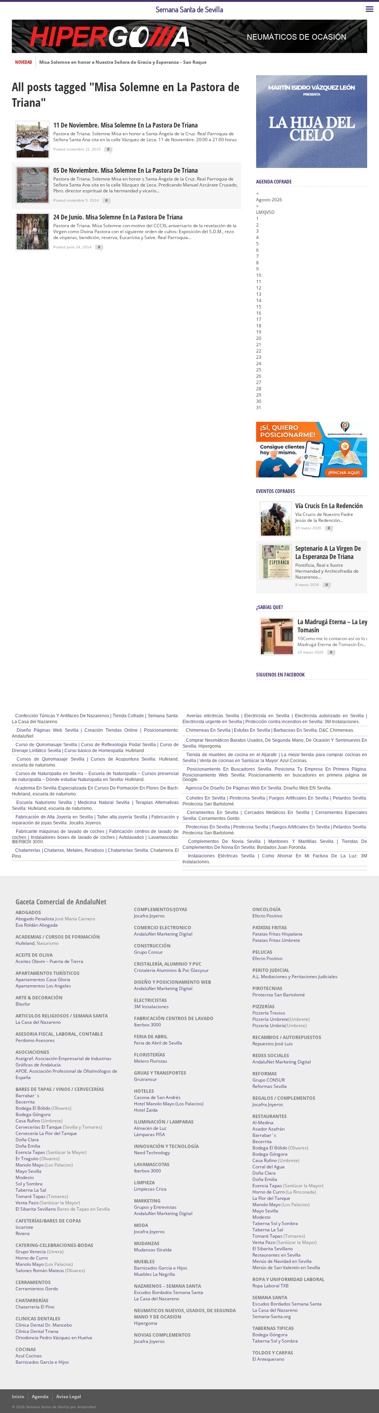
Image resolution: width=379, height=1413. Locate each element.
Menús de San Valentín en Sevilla (286, 1267)
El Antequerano (268, 1359)
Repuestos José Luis (272, 1043)
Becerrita (25, 1102)
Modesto (25, 1177)
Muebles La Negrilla (154, 1274)
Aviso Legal (68, 1396)
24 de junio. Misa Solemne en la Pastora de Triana (117, 217)
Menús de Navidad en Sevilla (282, 1261)
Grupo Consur (148, 952)
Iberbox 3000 (147, 1025)
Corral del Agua (268, 1167)
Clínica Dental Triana (37, 1331)
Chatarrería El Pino (35, 1307)
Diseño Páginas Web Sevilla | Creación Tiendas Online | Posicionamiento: (96, 730)
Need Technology (152, 1152)
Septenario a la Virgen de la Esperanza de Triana (328, 552)
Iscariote (24, 1227)
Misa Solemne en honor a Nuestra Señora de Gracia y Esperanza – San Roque (123, 62)
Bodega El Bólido (33, 1108)
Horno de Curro (32, 1258)
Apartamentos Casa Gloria (43, 979)
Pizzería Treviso (268, 1013)
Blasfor (23, 1004)
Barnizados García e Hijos (42, 1362)
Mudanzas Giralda (153, 1250)
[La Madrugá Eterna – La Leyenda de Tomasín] (277, 654)
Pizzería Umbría (268, 1025)
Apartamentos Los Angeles (43, 986)
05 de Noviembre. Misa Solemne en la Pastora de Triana (125, 170)
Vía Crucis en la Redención (329, 506)
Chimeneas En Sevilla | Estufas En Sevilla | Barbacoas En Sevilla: (251, 730)
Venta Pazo (27, 1202)
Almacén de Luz (150, 1128)
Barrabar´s (27, 1095)
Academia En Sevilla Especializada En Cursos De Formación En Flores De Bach (96, 788)
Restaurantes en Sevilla (276, 1255)
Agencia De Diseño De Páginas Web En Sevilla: (233, 788)
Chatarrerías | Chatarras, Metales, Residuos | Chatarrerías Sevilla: (81, 850)
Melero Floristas (150, 1061)
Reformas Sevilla (269, 1086)
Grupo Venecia (31, 1251)
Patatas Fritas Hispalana (277, 934)
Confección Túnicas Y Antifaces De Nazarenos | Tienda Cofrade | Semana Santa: (96, 715)
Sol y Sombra (29, 1184)
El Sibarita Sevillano (36, 1209)
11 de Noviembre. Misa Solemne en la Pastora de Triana (125, 125)
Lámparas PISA (149, 1134)
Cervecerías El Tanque (39, 1127)
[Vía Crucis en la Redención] (276, 534)
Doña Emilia (28, 1146)
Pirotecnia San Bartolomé (278, 995)
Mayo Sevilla (28, 1171)
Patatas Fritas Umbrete (276, 940)
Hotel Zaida (146, 1110)
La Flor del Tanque (271, 1198)
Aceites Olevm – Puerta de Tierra (49, 961)
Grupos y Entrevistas (155, 1207)
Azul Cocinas (29, 1356)
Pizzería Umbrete (270, 1019)
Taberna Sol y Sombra (275, 1223)
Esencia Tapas (30, 1152)
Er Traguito (27, 1158)
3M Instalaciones (151, 1006)
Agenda (40, 1396)
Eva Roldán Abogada (37, 925)
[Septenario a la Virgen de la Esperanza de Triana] (276, 576)
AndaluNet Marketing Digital (163, 934)
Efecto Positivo (267, 916)
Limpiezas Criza (150, 1189)
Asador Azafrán (268, 1129)
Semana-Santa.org (271, 1316)
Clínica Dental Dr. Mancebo (44, 1325)
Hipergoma (145, 1323)
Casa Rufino (28, 1121)
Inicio (18, 1396)
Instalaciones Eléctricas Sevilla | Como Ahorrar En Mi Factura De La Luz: (271, 855)
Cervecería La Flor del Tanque (46, 1133)
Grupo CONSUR (268, 1080)
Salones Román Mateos (40, 1270)
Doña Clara (27, 1139)
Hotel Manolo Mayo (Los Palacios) (169, 1104)
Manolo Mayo (30, 1165)
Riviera (23, 1233)
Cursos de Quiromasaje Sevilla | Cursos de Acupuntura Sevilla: (85, 759)
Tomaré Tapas (31, 1196)
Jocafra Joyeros (149, 916)
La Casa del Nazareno (38, 1022)
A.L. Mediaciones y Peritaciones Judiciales (295, 976)
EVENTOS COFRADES (275, 490)
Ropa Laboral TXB (270, 1286)
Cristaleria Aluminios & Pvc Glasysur (171, 970)
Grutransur (145, 1079)
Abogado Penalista (35, 919)
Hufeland (25, 943)
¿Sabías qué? (269, 606)
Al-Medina (263, 1122)
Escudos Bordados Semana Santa (168, 1292)
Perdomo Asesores (35, 1040)
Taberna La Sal (31, 1190)
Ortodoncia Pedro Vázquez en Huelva (54, 1337)
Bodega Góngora (33, 1114)
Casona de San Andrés (157, 1097)
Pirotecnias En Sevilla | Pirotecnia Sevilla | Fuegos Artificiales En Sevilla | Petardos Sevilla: (276, 827)
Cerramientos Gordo (37, 1288)
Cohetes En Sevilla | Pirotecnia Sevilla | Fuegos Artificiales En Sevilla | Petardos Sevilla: (276, 798)
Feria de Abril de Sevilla (158, 1043)
